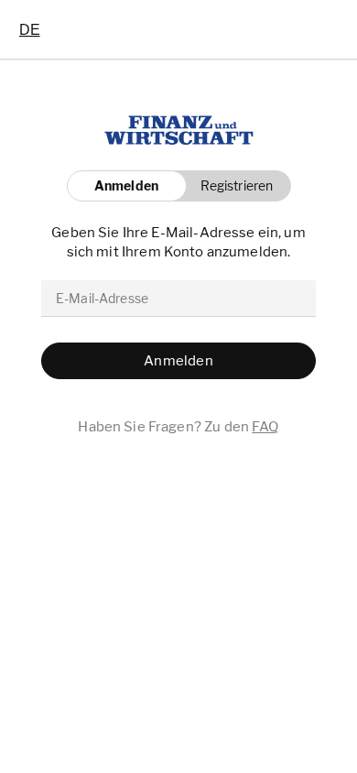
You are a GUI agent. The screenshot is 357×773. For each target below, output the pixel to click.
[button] (232, 185)
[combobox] (29, 29)
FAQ (265, 427)
